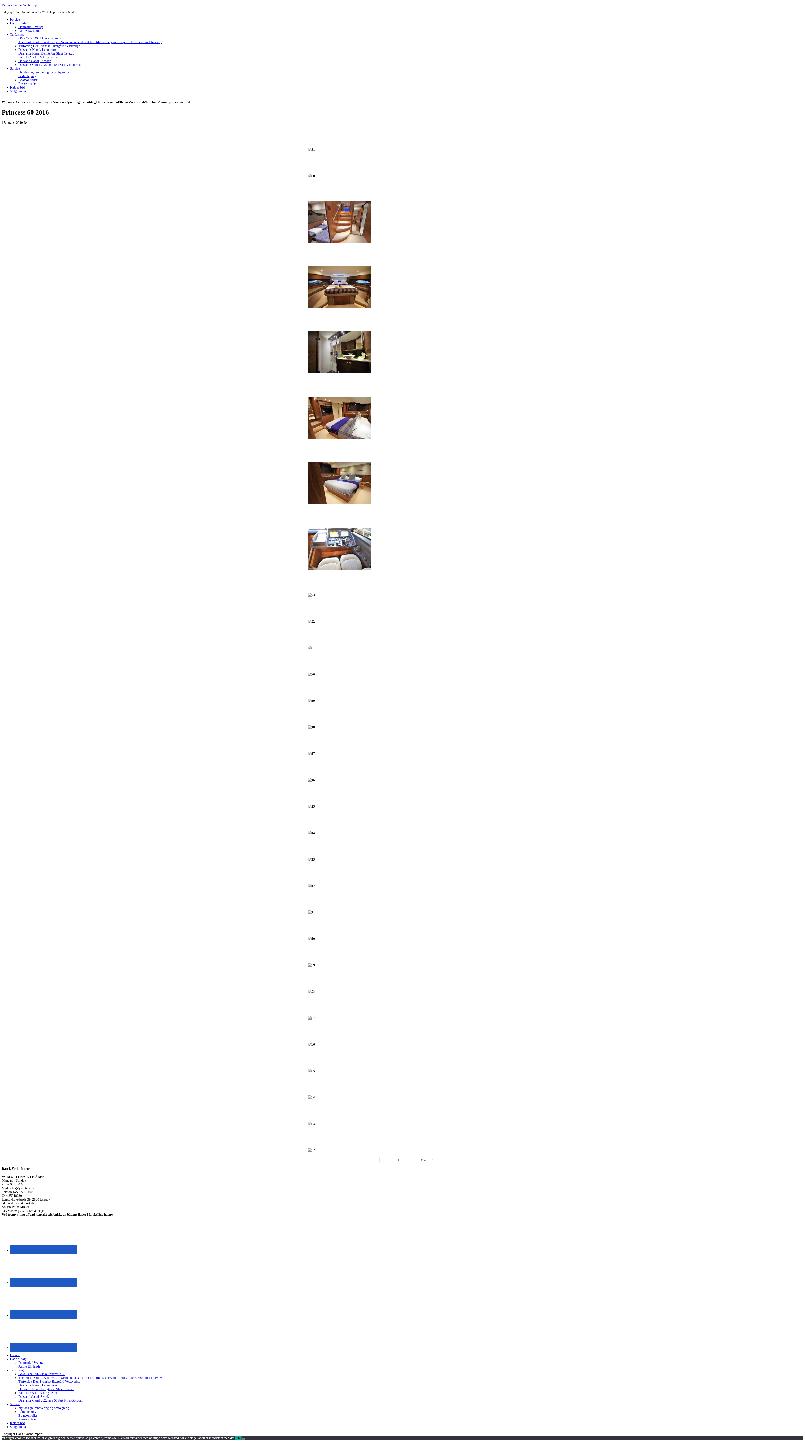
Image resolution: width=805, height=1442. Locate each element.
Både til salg (18, 1359)
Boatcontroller (27, 1415)
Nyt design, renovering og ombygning (43, 1408)
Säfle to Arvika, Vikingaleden (38, 1393)
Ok (238, 1438)
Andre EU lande (29, 1366)
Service (15, 1404)
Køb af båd (17, 1423)
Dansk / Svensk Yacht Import (21, 5)
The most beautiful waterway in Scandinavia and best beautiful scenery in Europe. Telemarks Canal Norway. (90, 1377)
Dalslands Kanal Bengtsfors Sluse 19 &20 (46, 1389)
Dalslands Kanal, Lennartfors (37, 1385)
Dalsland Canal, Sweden (34, 1396)
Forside (15, 1355)
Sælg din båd (18, 1427)
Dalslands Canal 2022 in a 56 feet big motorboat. (50, 1400)
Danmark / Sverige (30, 1362)
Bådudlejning (27, 1411)
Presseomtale (27, 1419)
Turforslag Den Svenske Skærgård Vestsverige (49, 1381)
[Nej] (243, 1439)
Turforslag (17, 1370)
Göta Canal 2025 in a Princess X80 (41, 1374)
